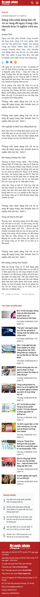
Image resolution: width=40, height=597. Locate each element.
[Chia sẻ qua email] (15, 62)
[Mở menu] (37, 3)
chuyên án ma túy (12, 294)
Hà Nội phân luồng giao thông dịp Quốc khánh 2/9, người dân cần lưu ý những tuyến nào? (19, 509)
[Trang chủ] (20, 546)
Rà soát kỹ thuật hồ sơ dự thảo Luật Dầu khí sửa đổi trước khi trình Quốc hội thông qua (19, 519)
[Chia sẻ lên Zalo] (3, 62)
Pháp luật (5, 12)
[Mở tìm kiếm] (32, 3)
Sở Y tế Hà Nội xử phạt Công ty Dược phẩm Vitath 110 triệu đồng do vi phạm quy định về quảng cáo (27, 409)
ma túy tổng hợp (28, 294)
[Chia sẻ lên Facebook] (7, 62)
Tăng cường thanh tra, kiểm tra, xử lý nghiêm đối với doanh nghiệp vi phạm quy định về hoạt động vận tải (27, 389)
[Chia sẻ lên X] (11, 62)
